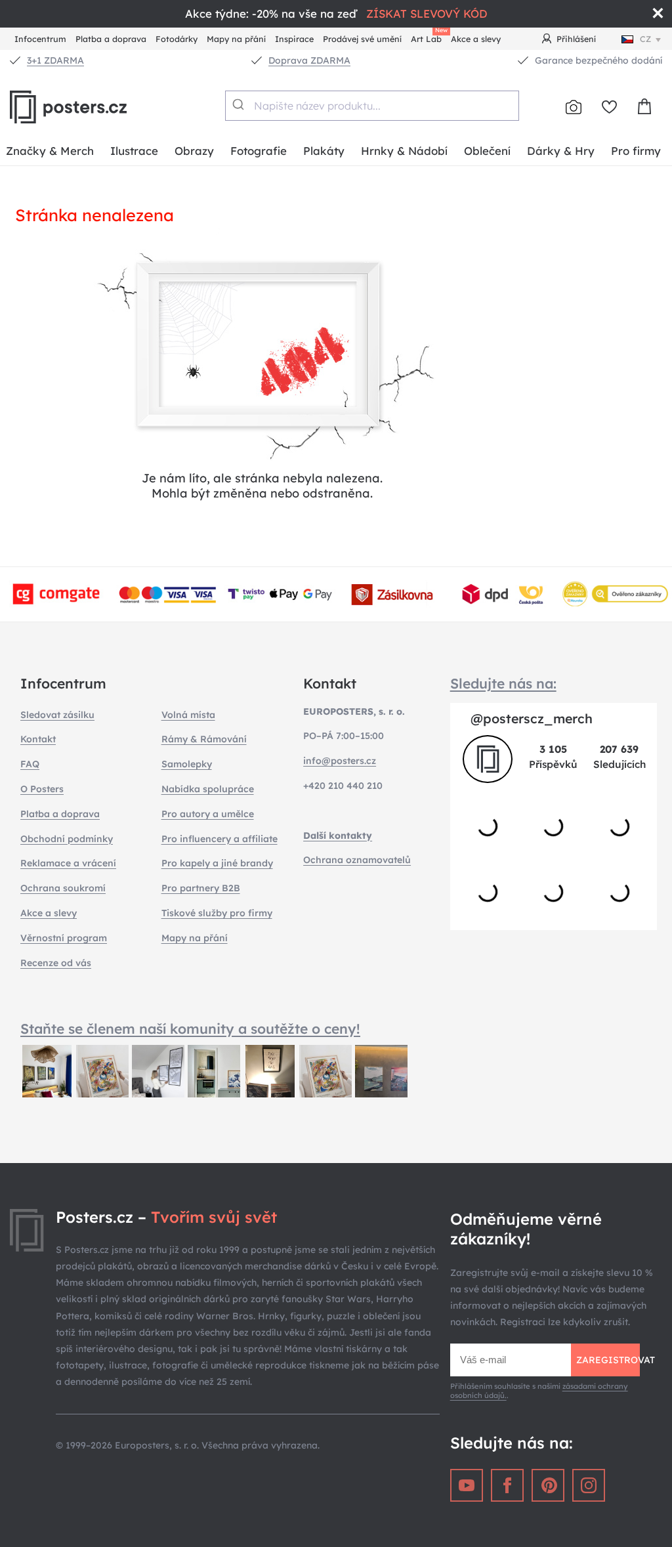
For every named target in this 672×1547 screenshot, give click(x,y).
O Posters (42, 789)
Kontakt (38, 739)
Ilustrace (134, 151)
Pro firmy (636, 151)
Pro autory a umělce (207, 814)
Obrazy (194, 151)
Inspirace (294, 38)
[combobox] (371, 106)
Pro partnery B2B (200, 888)
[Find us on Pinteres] (548, 1485)
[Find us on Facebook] (507, 1485)
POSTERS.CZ (98, 107)
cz (645, 38)
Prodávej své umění (362, 38)
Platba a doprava (110, 38)
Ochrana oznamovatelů (357, 860)
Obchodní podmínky (66, 839)
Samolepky (186, 764)
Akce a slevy (476, 38)
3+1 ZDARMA (55, 60)
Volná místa (188, 715)
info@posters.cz (339, 761)
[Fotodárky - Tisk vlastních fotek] (573, 107)
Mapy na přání (236, 38)
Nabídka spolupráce (207, 789)
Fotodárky (177, 38)
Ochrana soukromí (63, 888)
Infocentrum (40, 38)
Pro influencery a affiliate (219, 839)
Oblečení (487, 151)
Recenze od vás (55, 963)
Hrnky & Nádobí (404, 151)
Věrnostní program (63, 938)
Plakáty (324, 151)
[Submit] (240, 104)
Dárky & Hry (561, 151)
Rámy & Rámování (204, 739)
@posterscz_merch (532, 718)
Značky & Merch (50, 151)
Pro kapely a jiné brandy (217, 863)
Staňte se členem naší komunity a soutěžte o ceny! (190, 1028)
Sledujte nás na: (503, 683)
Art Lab (428, 37)
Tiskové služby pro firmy (216, 913)
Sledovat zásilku (57, 715)
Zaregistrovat (608, 1360)
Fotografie (258, 151)
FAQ (29, 764)
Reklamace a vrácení (68, 863)
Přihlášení (576, 38)
